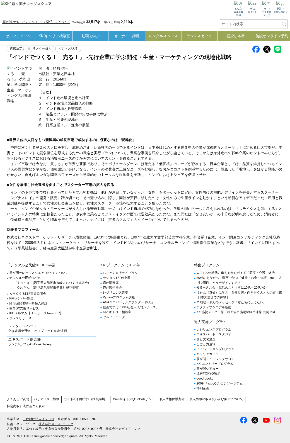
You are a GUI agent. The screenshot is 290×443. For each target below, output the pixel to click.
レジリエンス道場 (115, 292)
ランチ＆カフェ (199, 36)
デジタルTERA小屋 (116, 278)
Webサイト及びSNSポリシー (134, 399)
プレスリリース (20, 318)
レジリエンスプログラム (213, 329)
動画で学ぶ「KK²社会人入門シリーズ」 (131, 307)
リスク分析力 (41, 48)
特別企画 (202, 388)
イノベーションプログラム (215, 349)
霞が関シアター (207, 368)
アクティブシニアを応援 (213, 307)
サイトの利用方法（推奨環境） (86, 399)
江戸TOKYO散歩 (208, 373)
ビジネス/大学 (68, 48)
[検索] (284, 24)
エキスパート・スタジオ (213, 334)
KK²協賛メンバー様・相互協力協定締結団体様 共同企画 (236, 312)
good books (204, 378)
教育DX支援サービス (24, 308)
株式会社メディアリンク (56, 424)
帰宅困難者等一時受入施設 (28, 303)
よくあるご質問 (18, 399)
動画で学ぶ (91, 36)
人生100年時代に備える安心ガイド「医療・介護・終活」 (237, 273)
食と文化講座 (205, 339)
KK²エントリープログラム (214, 363)
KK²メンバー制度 (21, 298)
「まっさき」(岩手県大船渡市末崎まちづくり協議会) (51, 283)
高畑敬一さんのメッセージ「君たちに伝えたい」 (231, 302)
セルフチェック (18, 36)
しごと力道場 (205, 344)
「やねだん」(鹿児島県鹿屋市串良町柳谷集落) (47, 287)
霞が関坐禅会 (112, 287)
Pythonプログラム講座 (119, 297)
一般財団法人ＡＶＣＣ (38, 419)
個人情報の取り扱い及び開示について (216, 399)
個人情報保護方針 (172, 399)
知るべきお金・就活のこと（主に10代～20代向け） (233, 287)
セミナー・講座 (127, 36)
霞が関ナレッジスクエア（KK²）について (36, 22)
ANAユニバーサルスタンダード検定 (128, 302)
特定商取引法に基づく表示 (26, 406)
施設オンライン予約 (272, 36)
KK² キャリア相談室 (117, 312)
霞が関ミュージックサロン (215, 359)
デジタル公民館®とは (24, 278)
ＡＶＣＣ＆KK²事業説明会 (27, 293)
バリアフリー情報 (46, 399)
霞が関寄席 (111, 283)
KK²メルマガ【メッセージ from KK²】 (36, 313)
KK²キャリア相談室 (54, 36)
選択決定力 (18, 48)
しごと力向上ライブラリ (120, 273)
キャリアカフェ (207, 354)
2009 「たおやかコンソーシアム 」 (221, 383)
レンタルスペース (163, 36)
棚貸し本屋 (236, 36)
